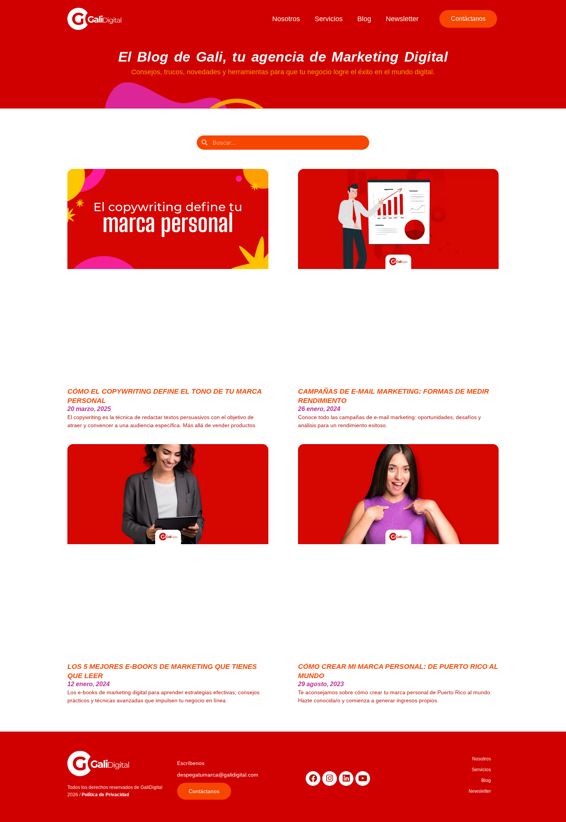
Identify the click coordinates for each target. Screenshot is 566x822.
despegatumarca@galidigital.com (217, 775)
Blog (364, 19)
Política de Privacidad (105, 794)
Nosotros (286, 19)
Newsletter (402, 19)
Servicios (329, 19)
